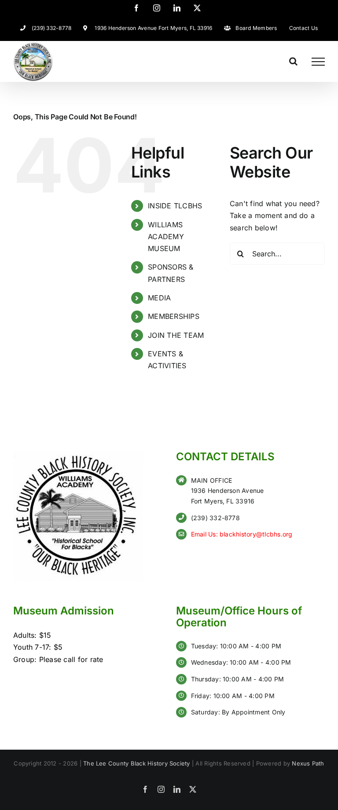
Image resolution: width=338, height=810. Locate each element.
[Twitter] (197, 7)
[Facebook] (136, 7)
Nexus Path (308, 763)
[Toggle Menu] (318, 62)
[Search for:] (277, 254)
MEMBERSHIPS (173, 316)
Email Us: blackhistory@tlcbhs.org (242, 534)
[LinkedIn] (176, 7)
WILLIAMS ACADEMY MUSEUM (166, 236)
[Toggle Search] (293, 61)
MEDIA (159, 297)
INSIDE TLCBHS (175, 205)
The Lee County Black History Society (136, 763)
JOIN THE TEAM (176, 335)
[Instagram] (156, 7)
